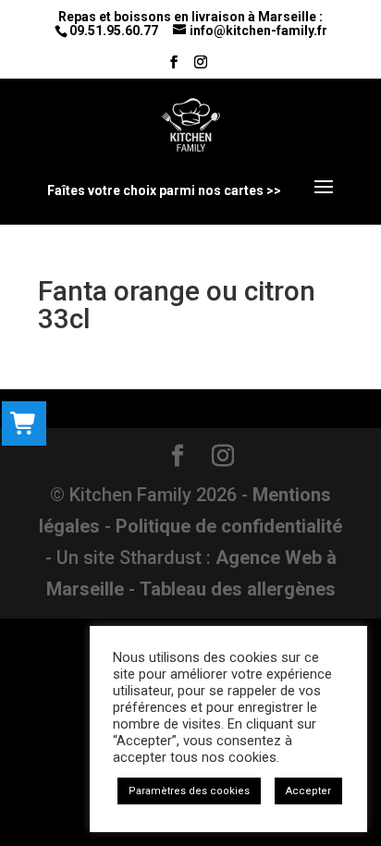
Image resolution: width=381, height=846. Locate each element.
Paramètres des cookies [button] (189, 791)
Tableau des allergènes (238, 589)
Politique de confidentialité (229, 526)
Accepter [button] (308, 791)
